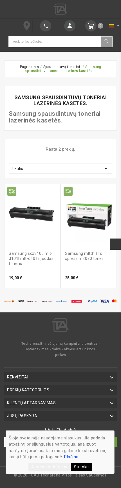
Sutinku (81, 467)
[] (45, 25)
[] (69, 25)
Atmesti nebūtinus (49, 467)
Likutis (60, 168)
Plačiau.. (72, 456)
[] (106, 41)
